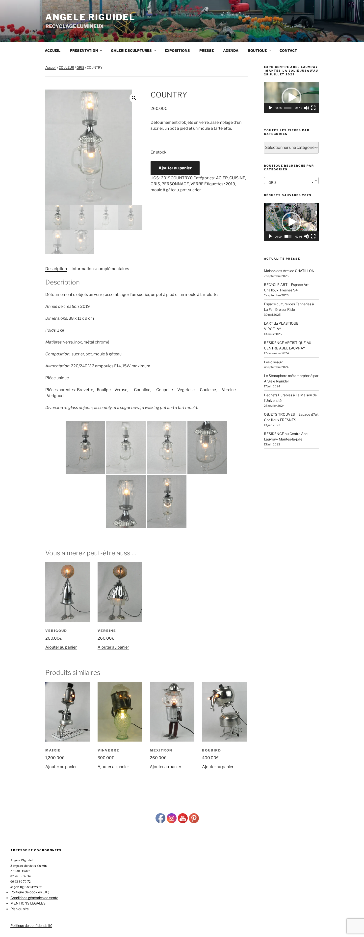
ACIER (222, 178)
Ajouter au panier (175, 168)
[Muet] (306, 107)
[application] (291, 97)
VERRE (197, 184)
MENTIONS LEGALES (28, 903)
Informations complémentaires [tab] (100, 268)
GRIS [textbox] (289, 182)
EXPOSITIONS (177, 50)
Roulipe (104, 389)
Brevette (85, 389)
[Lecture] (270, 107)
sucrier (194, 189)
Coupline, (143, 389)
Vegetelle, (186, 389)
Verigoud (55, 395)
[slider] (288, 108)
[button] (134, 98)
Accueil (52, 50)
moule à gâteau (165, 189)
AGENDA (230, 50)
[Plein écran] (313, 107)
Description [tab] (56, 268)
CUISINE (237, 178)
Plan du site (19, 909)
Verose (120, 389)
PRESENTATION (84, 50)
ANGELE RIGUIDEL (90, 17)
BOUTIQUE (257, 50)
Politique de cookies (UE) (29, 892)
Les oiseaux (273, 362)
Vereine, (229, 389)
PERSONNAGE (175, 184)
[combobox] (291, 180)
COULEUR (66, 67)
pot (183, 189)
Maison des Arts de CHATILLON (289, 271)
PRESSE (206, 50)
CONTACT (288, 50)
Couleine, (208, 389)
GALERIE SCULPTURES (131, 50)
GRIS (80, 67)
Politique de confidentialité (31, 925)
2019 (230, 184)
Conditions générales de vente (34, 898)
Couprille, (165, 389)
